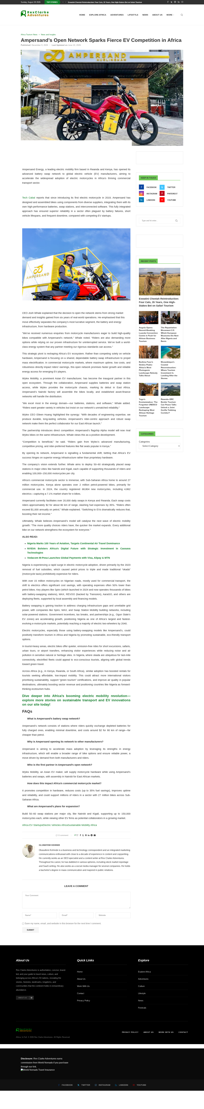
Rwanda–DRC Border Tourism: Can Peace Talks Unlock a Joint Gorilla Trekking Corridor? (168, 406)
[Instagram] (175, 2)
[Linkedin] (179, 2)
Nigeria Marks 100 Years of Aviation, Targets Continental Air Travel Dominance (73, 543)
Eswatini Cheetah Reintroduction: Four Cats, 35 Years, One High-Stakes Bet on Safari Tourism (105, 2)
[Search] (181, 15)
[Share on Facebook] (80, 835)
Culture (141, 986)
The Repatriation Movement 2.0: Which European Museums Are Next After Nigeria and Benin (169, 334)
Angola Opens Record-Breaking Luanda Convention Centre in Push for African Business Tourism (148, 334)
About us (157, 15)
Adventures (117, 15)
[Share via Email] (95, 835)
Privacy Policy (83, 1000)
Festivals (142, 1008)
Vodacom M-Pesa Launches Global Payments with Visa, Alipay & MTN (68, 557)
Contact (80, 993)
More (169, 15)
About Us (81, 979)
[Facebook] (168, 2)
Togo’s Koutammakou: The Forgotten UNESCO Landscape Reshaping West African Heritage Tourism (148, 407)
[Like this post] (77, 835)
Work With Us (83, 986)
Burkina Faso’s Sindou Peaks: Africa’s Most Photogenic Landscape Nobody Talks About (148, 369)
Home (82, 15)
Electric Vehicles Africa (55, 825)
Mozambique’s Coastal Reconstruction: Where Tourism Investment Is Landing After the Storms (169, 370)
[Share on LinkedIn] (89, 835)
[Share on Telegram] (92, 835)
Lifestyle (133, 15)
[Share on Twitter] (83, 835)
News (145, 15)
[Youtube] (182, 2)
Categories (144, 442)
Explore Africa (97, 15)
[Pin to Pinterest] (86, 835)
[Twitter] (171, 2)
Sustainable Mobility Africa (82, 825)
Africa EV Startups (32, 825)
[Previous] (63, 2)
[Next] (66, 2)
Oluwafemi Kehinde (49, 845)
